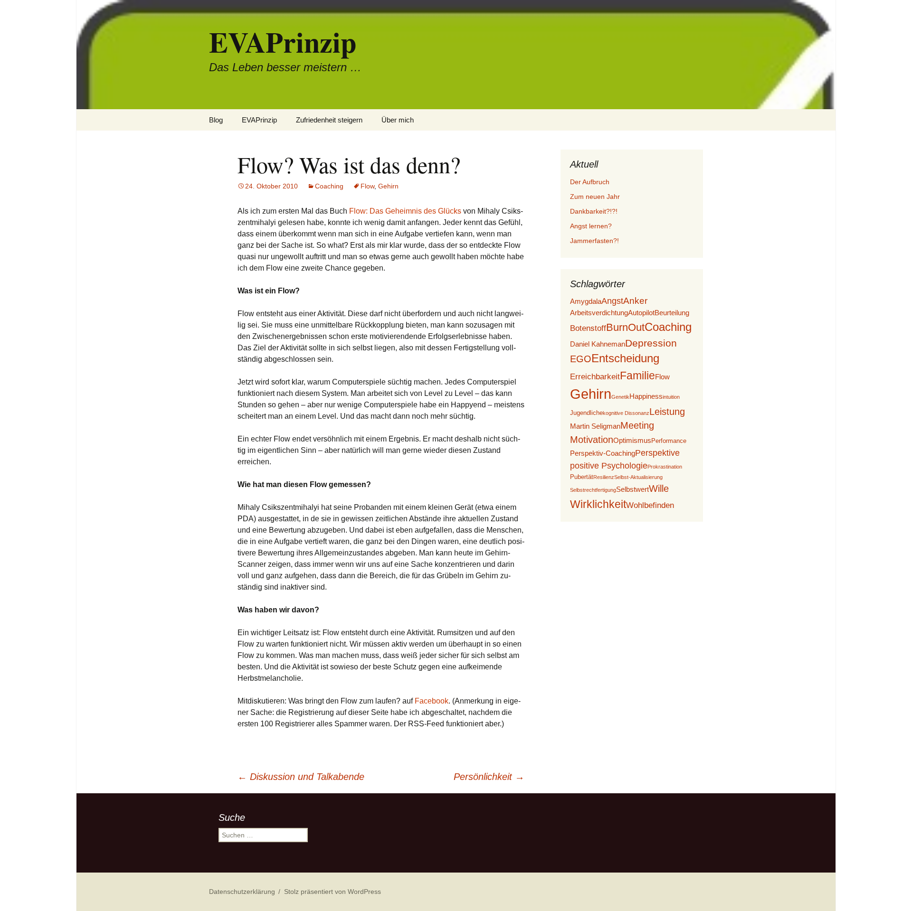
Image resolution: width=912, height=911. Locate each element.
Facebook (431, 701)
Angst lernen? (591, 226)
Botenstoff (588, 328)
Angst (612, 301)
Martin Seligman (595, 426)
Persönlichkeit (489, 776)
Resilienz (603, 477)
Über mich (397, 120)
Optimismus (632, 440)
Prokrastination (664, 467)
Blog (216, 120)
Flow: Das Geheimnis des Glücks (405, 211)
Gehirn (388, 186)
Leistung (667, 411)
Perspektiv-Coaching (602, 453)
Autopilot (641, 313)
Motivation (591, 439)
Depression (651, 343)
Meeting (637, 425)
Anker (635, 301)
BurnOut (625, 327)
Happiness (646, 396)
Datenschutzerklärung (242, 891)
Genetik (620, 397)
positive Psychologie (608, 465)
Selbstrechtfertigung (593, 490)
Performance (668, 440)
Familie (637, 375)
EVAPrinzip (259, 120)
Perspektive (657, 453)
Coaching (329, 186)
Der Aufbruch (589, 182)
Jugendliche (586, 412)
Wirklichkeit (598, 504)
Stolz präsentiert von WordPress (332, 891)
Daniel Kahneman (597, 344)
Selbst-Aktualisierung (638, 477)
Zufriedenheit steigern (329, 120)
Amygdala (585, 301)
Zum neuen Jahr (595, 196)
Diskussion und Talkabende (301, 776)
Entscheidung (625, 358)
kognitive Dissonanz (626, 413)
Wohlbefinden (650, 505)
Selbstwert (632, 489)
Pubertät (581, 476)
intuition (671, 397)
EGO (580, 359)
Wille (659, 488)
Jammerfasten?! (594, 240)
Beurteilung (672, 313)
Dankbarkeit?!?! (594, 211)
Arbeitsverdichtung (599, 313)
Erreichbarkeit (595, 376)
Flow (367, 186)
